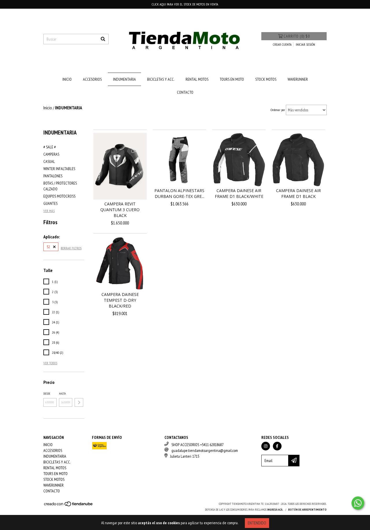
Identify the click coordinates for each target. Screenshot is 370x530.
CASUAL (49, 161)
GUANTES (50, 203)
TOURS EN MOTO (232, 79)
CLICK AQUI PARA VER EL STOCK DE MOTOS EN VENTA (185, 4)
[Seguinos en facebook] (277, 446)
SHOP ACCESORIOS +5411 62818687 (197, 444)
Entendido (257, 523)
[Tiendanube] (68, 505)
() (297, 36)
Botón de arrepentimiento (307, 509)
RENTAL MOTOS (197, 79)
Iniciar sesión (305, 44)
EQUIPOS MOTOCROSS (59, 196)
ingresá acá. (275, 509)
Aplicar (79, 402)
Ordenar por (278, 110)
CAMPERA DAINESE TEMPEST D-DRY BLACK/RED (120, 300)
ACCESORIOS (92, 79)
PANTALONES (52, 175)
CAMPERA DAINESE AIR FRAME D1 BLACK (298, 193)
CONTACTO (185, 92)
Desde (46, 393)
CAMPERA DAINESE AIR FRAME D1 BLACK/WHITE (239, 193)
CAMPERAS (51, 154)
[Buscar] (103, 39)
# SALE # (49, 147)
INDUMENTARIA (124, 79)
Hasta (62, 393)
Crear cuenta (282, 44)
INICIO (67, 79)
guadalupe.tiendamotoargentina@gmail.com (204, 450)
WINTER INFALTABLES (59, 168)
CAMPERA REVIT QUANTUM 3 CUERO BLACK (120, 209)
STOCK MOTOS (265, 79)
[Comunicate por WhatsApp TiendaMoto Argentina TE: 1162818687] (358, 503)
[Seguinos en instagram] (265, 446)
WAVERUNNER (298, 79)
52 (48, 246)
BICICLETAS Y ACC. (160, 79)
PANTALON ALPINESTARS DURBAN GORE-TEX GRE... (179, 193)
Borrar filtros (71, 248)
